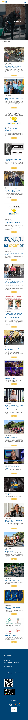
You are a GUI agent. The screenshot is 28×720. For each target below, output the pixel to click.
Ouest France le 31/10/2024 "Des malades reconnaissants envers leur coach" (14, 283)
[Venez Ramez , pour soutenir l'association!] (14, 597)
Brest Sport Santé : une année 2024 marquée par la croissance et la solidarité (14, 222)
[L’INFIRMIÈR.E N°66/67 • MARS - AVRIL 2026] (14, 149)
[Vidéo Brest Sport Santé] (14, 484)
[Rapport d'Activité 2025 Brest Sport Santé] (14, 118)
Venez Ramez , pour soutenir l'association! (12, 608)
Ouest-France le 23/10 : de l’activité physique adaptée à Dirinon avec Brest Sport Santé (13, 190)
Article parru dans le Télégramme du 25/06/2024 (13, 348)
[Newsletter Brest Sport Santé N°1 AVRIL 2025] (14, 243)
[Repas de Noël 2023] (14, 368)
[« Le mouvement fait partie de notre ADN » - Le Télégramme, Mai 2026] (14, 86)
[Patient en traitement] (14, 625)
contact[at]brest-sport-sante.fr (11, 662)
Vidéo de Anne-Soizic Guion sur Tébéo (13, 467)
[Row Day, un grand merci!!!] (14, 570)
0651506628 (7, 660)
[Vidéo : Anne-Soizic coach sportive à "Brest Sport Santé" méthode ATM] (14, 395)
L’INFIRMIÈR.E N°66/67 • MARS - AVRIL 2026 (14, 160)
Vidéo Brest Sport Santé (11, 495)
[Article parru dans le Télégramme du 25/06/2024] (14, 337)
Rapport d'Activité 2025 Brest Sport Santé (13, 129)
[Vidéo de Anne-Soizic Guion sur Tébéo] (14, 456)
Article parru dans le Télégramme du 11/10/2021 (13, 521)
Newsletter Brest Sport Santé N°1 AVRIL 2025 (14, 253)
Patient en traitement (10, 635)
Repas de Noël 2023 (10, 378)
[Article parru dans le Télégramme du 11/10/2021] (14, 510)
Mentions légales (8, 666)
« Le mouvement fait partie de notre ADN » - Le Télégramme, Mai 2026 (14, 98)
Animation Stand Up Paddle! (12, 437)
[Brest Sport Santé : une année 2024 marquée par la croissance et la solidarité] (14, 210)
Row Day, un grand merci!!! (12, 580)
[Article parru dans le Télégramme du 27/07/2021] (14, 539)
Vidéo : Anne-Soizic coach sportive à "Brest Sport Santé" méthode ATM (14, 407)
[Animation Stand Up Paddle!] (14, 427)
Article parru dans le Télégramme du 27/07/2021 (13, 550)
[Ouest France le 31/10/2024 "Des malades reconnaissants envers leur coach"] (14, 271)
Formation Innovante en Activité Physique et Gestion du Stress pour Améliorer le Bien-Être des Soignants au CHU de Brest (13, 315)
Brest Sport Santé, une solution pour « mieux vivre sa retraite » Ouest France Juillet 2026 (13, 66)
